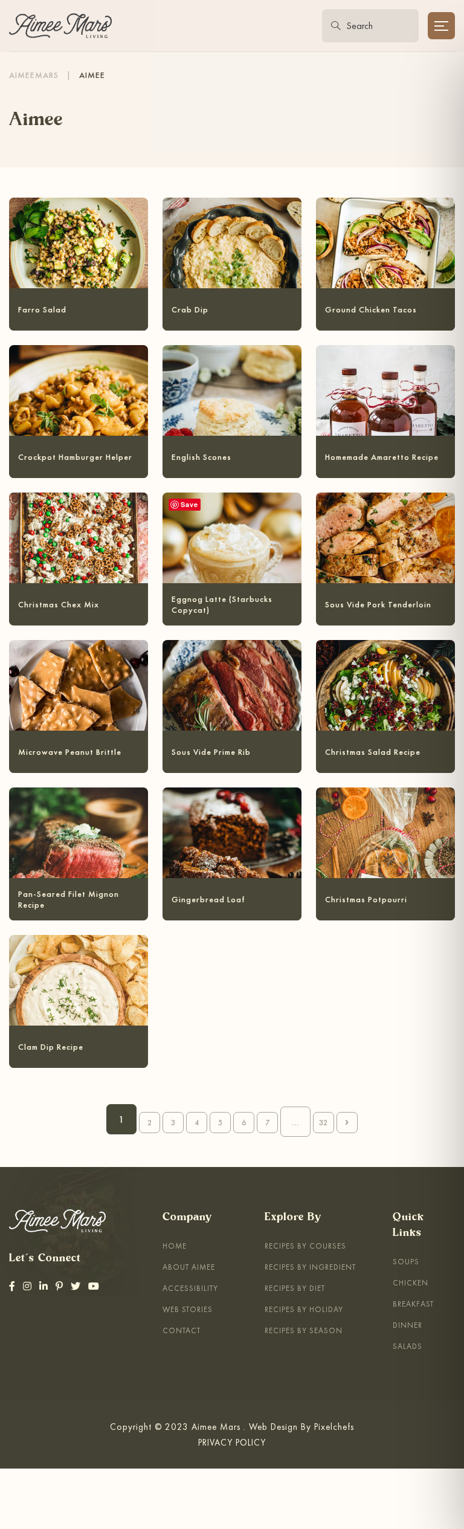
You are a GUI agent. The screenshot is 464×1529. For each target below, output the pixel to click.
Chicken (410, 1283)
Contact (182, 1330)
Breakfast (413, 1304)
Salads (407, 1346)
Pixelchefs (334, 1426)
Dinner (407, 1325)
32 (323, 1122)
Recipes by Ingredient (310, 1267)
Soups (406, 1261)
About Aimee (189, 1267)
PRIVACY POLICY (232, 1442)
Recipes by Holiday (304, 1309)
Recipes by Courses (305, 1246)
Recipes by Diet (295, 1288)
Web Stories (188, 1309)
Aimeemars (34, 75)
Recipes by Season (304, 1330)
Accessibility (190, 1288)
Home (175, 1246)
